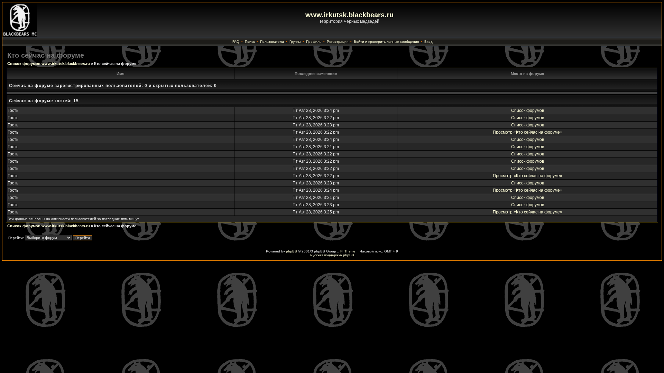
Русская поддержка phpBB (332, 255)
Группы (295, 42)
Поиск (250, 42)
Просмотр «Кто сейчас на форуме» (527, 132)
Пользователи (272, 42)
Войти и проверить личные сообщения (386, 42)
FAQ (235, 42)
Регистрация (337, 42)
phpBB (291, 251)
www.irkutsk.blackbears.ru (349, 15)
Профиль (313, 42)
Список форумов (527, 110)
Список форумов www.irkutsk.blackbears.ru (48, 63)
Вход (428, 42)
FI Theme (348, 251)
